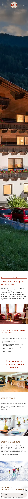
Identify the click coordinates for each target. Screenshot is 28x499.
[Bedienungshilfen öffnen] (26, 490)
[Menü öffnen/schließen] (2, 5)
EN (26, 5)
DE (23, 5)
